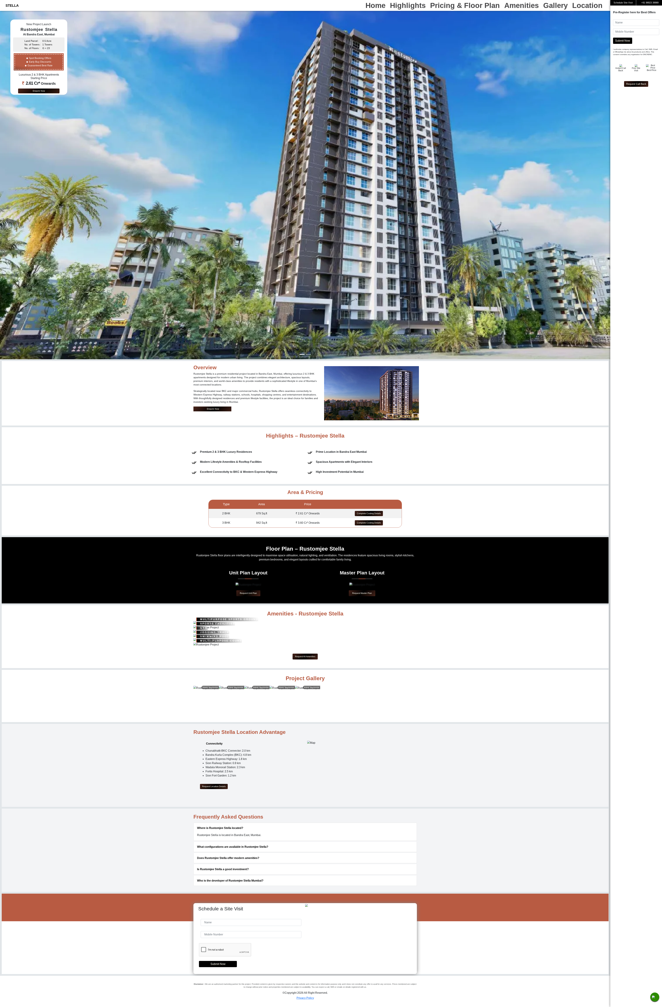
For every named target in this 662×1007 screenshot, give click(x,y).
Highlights (408, 5)
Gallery (555, 5)
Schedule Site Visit (623, 2)
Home (375, 5)
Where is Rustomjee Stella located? (220, 828)
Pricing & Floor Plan (465, 5)
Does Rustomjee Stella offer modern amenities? (228, 858)
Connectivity (214, 743)
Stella (12, 5)
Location (587, 5)
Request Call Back (636, 83)
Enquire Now (39, 91)
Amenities (521, 5)
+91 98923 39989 (650, 2)
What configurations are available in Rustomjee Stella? (232, 846)
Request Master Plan (362, 593)
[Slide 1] (302, 354)
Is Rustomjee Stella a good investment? (223, 869)
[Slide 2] (308, 354)
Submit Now (217, 964)
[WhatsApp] (654, 997)
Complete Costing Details (369, 513)
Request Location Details (214, 786)
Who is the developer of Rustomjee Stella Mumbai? (230, 880)
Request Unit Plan (248, 593)
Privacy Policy (305, 997)
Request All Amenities (305, 656)
